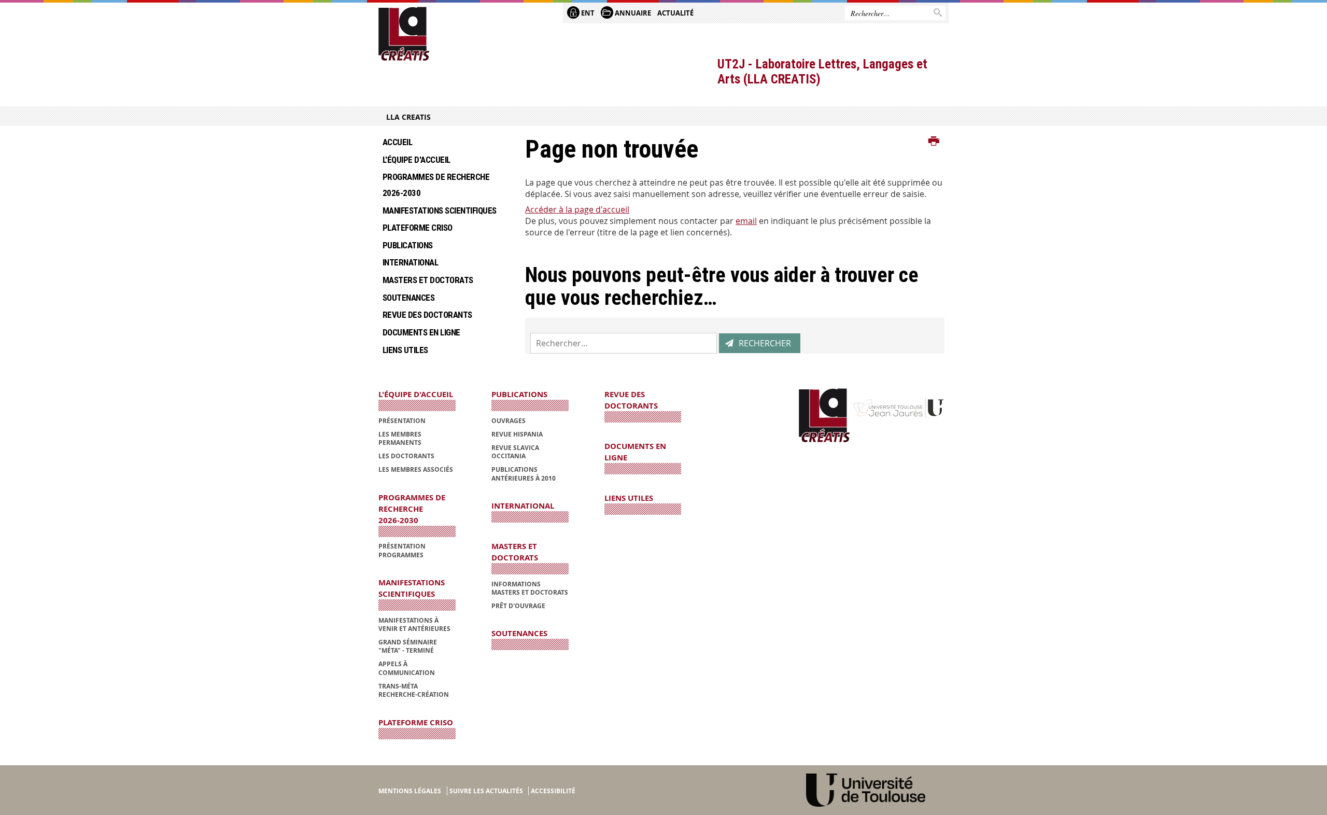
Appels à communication (406, 668)
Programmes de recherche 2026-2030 (438, 185)
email (746, 221)
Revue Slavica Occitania (515, 451)
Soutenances (408, 297)
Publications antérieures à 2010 (523, 473)
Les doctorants (406, 456)
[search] (623, 343)
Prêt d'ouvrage (518, 605)
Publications (408, 245)
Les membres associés (415, 469)
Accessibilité (553, 790)
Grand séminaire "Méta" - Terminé (407, 646)
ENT (587, 13)
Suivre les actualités (486, 790)
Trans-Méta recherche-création (413, 690)
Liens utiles (405, 350)
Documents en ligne (421, 332)
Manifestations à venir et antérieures (414, 624)
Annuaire (632, 13)
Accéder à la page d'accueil (577, 209)
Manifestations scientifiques (440, 210)
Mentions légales (409, 790)
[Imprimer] (933, 141)
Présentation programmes (402, 550)
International (410, 262)
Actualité (675, 13)
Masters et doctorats (428, 280)
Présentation (402, 420)
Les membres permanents (399, 438)
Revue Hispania (517, 434)
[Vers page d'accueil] (404, 34)
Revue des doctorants (427, 315)
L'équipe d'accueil (416, 159)
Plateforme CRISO (418, 227)
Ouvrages (508, 420)
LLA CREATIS (408, 117)
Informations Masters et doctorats (529, 588)
